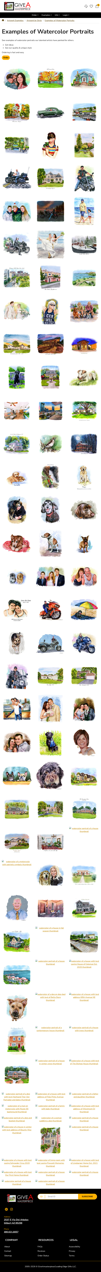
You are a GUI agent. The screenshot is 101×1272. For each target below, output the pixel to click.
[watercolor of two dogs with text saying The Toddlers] (17, 477)
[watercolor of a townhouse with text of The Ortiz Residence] (50, 278)
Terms (72, 1255)
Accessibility (74, 1246)
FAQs (40, 1246)
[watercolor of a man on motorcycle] (17, 245)
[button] (35, 15)
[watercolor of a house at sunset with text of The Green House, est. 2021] (17, 842)
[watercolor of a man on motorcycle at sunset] (50, 211)
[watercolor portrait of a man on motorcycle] (84, 643)
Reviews (41, 1251)
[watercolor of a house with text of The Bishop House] (84, 1062)
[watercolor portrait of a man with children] (17, 79)
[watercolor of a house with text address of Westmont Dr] (84, 1108)
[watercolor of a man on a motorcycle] (84, 178)
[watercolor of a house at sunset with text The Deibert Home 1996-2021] (17, 344)
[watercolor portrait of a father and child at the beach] (84, 211)
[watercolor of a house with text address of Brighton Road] (84, 410)
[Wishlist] (91, 6)
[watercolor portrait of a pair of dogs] (17, 576)
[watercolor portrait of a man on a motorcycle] (17, 676)
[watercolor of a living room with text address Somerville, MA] (50, 842)
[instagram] (12, 1209)
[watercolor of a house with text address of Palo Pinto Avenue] (50, 1096)
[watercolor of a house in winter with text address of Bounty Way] (17, 1129)
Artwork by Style (34, 20)
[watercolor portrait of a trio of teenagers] (17, 211)
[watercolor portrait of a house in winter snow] (50, 1062)
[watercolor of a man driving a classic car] (50, 112)
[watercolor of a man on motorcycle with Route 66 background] (17, 1108)
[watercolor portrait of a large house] (84, 776)
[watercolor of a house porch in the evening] (50, 908)
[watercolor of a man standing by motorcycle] (50, 643)
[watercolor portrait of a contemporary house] (50, 1029)
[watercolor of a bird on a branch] (50, 444)
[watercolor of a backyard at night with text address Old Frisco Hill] (50, 344)
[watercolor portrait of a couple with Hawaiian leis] (84, 709)
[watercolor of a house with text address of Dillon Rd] (17, 942)
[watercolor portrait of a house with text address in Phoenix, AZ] (84, 875)
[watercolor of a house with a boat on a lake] (84, 145)
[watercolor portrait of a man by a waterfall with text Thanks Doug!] (50, 477)
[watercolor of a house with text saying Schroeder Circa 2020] (17, 1163)
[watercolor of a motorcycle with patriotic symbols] (17, 863)
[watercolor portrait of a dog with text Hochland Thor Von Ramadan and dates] (17, 1096)
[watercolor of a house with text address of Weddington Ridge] (50, 178)
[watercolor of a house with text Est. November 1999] (84, 676)
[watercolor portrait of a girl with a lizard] (50, 145)
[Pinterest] (5, 1209)
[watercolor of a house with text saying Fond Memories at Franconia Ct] (17, 1041)
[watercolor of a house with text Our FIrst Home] (17, 1174)
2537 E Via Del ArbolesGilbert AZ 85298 (16, 1221)
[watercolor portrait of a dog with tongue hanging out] (84, 543)
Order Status (43, 1255)
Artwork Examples (15, 20)
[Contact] (86, 6)
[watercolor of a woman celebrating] (50, 311)
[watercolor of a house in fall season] (50, 929)
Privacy (72, 1251)
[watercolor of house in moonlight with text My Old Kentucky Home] (84, 444)
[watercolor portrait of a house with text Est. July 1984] (50, 676)
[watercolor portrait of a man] (17, 908)
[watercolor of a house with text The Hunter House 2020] (84, 908)
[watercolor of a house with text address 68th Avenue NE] (84, 997)
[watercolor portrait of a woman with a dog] (50, 875)
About (7, 1246)
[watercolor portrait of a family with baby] (50, 1107)
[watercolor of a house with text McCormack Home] (50, 79)
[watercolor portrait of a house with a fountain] (50, 377)
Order (6, 57)
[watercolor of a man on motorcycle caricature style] (50, 610)
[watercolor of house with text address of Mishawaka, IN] (17, 444)
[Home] (3, 20)
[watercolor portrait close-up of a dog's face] (84, 510)
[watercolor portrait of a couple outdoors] (17, 709)
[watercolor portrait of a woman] (84, 742)
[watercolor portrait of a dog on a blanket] (17, 543)
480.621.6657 (11, 1231)
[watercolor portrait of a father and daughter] (84, 1095)
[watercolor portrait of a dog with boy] (17, 510)
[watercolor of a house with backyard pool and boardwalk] (84, 942)
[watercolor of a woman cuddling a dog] (50, 1119)
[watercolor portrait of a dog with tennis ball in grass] (84, 377)
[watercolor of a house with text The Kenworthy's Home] (84, 809)
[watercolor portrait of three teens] (50, 576)
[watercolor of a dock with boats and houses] (84, 112)
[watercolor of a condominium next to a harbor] (17, 975)
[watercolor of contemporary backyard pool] (17, 145)
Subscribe (87, 1196)
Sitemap (8, 1255)
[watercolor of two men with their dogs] (84, 311)
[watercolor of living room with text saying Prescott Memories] (50, 1163)
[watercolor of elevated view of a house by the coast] (84, 278)
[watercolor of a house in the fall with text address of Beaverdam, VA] (17, 112)
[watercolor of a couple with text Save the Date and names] (17, 610)
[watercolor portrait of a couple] (84, 576)
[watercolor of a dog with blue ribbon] (50, 742)
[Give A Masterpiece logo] (17, 6)
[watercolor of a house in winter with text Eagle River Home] (84, 245)
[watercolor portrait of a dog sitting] (50, 543)
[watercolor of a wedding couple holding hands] (17, 311)
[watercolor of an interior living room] (17, 410)
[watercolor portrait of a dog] (50, 510)
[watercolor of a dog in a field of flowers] (17, 377)
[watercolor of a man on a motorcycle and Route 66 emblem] (17, 178)
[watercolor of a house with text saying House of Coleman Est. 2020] (84, 964)
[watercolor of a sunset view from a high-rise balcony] (50, 410)
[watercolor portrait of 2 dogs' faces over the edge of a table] (17, 776)
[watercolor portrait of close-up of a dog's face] (17, 1008)
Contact (7, 1251)
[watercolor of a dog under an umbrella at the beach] (84, 610)
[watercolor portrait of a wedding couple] (50, 245)
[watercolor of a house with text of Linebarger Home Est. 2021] (84, 1163)
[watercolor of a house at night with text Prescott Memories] (84, 344)
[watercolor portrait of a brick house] (17, 809)
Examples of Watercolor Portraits (59, 20)
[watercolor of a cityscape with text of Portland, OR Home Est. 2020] (17, 278)
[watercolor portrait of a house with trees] (84, 1029)
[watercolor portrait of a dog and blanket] (17, 1119)
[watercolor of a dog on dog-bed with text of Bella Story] (50, 997)
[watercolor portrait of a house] (84, 79)
